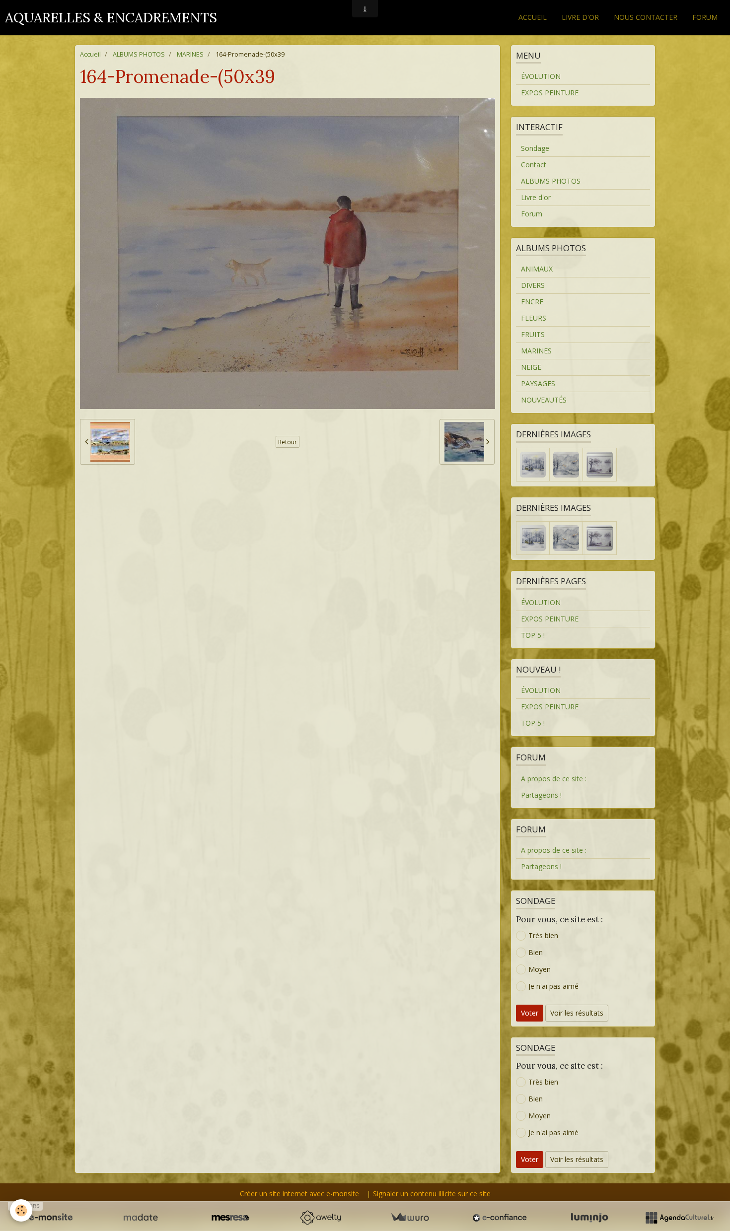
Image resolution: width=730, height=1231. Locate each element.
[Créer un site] (50, 1217)
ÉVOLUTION (541, 76)
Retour (287, 442)
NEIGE (531, 367)
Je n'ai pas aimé (553, 986)
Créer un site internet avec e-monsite (299, 1193)
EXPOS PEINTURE (550, 92)
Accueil (532, 17)
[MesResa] (230, 1217)
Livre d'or (580, 17)
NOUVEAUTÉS (544, 400)
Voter (529, 1013)
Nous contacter (645, 17)
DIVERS (533, 285)
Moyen (539, 969)
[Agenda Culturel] (679, 1217)
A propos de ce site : (553, 778)
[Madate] (140, 1217)
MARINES (190, 54)
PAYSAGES (538, 383)
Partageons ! (541, 795)
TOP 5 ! (533, 635)
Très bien (543, 935)
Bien (535, 952)
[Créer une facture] (409, 1217)
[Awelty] (320, 1217)
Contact (533, 164)
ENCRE (532, 301)
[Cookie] (21, 1210)
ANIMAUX (537, 269)
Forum (705, 17)
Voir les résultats (576, 1013)
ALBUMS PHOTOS (139, 54)
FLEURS (533, 318)
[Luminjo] (589, 1217)
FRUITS (533, 334)
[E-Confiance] (499, 1217)
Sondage (535, 148)
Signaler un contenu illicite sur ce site (432, 1193)
